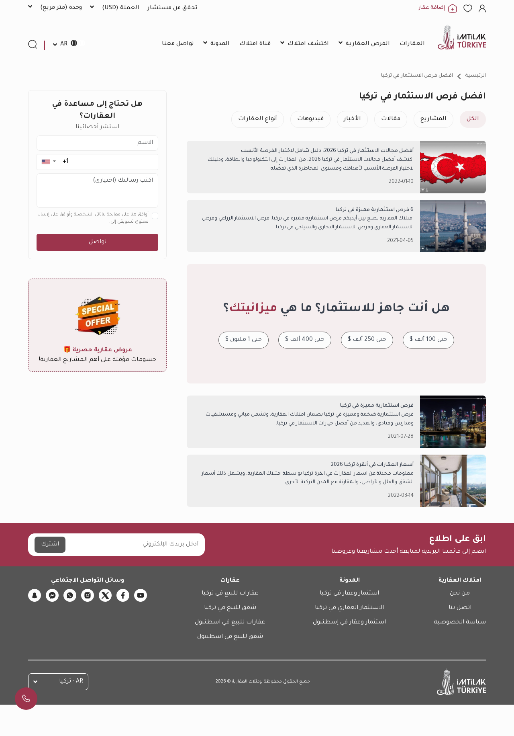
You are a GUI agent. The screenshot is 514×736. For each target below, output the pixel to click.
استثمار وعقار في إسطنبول (349, 622)
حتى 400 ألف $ (304, 340)
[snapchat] (34, 595)
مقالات (390, 119)
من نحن (460, 593)
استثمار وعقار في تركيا (349, 593)
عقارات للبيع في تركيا (230, 593)
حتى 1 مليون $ (243, 340)
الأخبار (352, 119)
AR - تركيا (71, 682)
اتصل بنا (460, 608)
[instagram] (87, 595)
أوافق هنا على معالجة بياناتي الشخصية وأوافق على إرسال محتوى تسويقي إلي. (93, 218)
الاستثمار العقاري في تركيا (349, 608)
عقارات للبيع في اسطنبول (230, 622)
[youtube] (140, 595)
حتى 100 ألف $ (428, 340)
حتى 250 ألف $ (367, 340)
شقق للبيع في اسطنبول (230, 637)
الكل (473, 119)
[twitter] (105, 595)
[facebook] (122, 595)
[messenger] (52, 595)
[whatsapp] (69, 595)
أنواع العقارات (257, 119)
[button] (48, 161)
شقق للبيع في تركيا (230, 608)
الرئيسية (475, 76)
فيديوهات (310, 119)
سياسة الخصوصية (460, 622)
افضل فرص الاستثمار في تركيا (417, 76)
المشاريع (433, 119)
